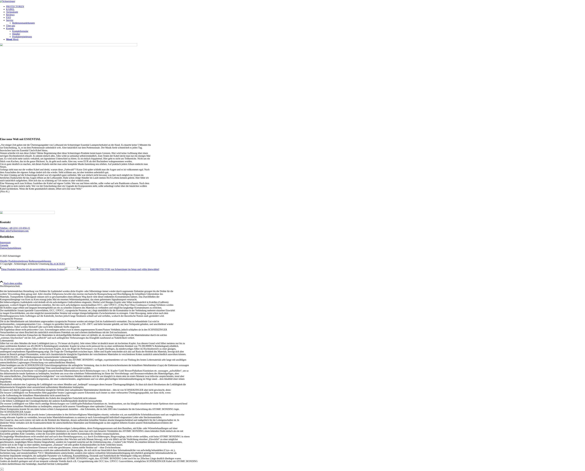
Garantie (4, 245)
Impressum (5, 242)
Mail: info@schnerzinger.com (14, 230)
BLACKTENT (57, 264)
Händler (4, 261)
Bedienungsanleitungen (40, 261)
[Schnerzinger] (7, 1)
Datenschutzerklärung (10, 248)
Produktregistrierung (18, 261)
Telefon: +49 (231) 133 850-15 (15, 228)
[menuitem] (295, 6)
